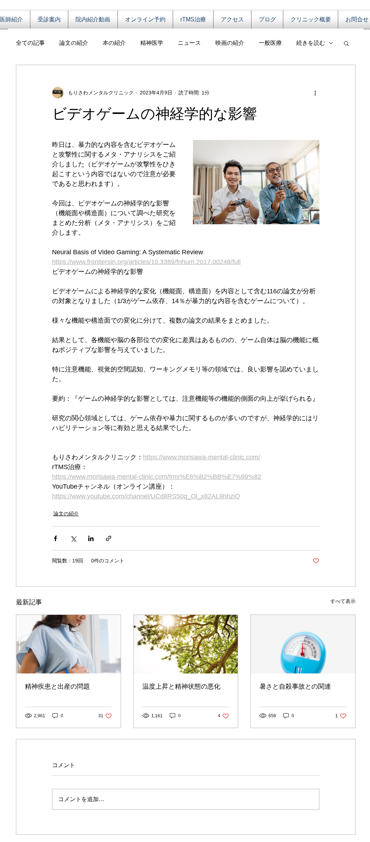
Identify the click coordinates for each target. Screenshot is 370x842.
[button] (346, 43)
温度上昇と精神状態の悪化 (181, 686)
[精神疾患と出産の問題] (68, 644)
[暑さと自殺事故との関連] (303, 644)
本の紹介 (114, 43)
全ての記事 (30, 43)
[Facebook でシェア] (55, 538)
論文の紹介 (73, 43)
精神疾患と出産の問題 (57, 686)
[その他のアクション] (315, 92)
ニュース (189, 43)
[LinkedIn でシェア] (90, 538)
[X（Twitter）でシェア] (73, 538)
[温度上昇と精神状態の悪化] (186, 644)
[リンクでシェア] (108, 538)
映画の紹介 (229, 43)
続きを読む (310, 43)
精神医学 (151, 43)
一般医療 (270, 43)
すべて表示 (343, 601)
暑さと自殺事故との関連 (295, 686)
